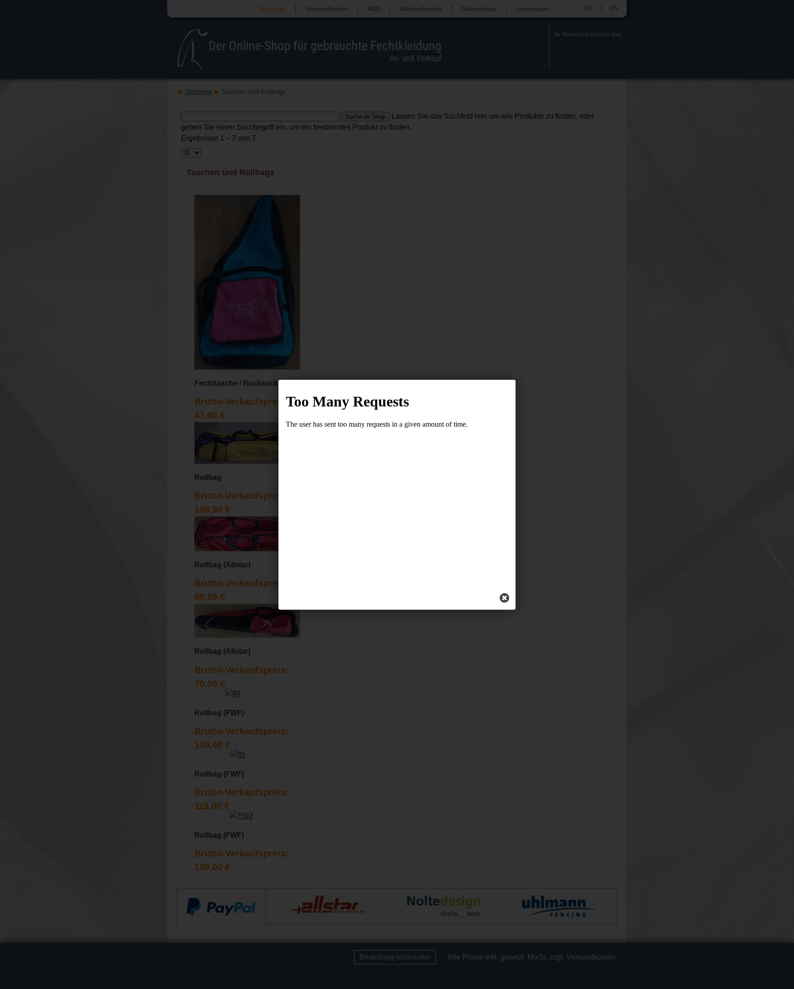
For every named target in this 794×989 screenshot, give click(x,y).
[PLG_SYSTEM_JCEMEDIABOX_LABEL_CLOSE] (504, 598)
